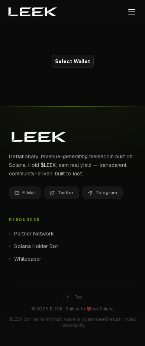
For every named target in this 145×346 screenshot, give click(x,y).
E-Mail (29, 193)
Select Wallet (72, 61)
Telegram (106, 193)
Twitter (66, 193)
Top (78, 297)
